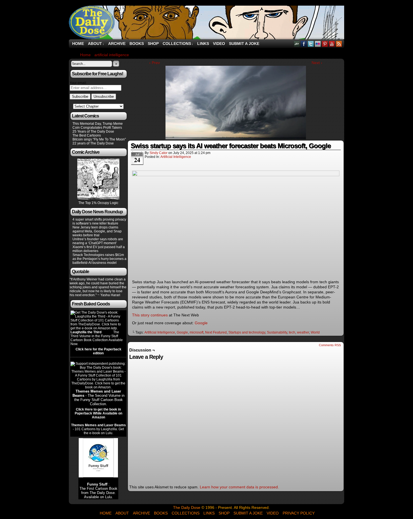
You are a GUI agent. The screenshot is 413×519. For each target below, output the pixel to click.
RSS (338, 43)
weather (303, 332)
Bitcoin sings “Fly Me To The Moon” (99, 139)
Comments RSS (330, 345)
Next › (317, 62)
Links (203, 43)
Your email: (78, 83)
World (315, 332)
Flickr (317, 43)
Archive (117, 43)
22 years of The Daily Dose (93, 143)
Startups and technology (246, 332)
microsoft (196, 332)
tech (292, 332)
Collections (178, 43)
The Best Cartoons (86, 135)
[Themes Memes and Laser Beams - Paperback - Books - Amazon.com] (98, 387)
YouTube (331, 43)
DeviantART (296, 43)
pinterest (324, 43)
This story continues (150, 315)
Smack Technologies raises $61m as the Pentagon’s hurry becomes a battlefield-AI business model (99, 259)
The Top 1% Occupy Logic (98, 203)
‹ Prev (154, 62)
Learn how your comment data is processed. (239, 487)
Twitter (310, 43)
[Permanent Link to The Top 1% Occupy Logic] (98, 199)
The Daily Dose (206, 22)
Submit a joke (244, 43)
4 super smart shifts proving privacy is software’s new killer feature (99, 221)
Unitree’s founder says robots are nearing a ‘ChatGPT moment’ (97, 241)
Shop (153, 43)
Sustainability (277, 332)
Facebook (303, 43)
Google (201, 323)
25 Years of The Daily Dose (93, 131)
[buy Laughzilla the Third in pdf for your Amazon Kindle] (98, 328)
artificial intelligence (175, 157)
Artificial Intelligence (159, 332)
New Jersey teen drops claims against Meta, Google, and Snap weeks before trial (97, 231)
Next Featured (216, 332)
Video (219, 43)
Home (78, 43)
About (96, 43)
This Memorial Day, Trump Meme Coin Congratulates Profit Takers (97, 126)
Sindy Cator (158, 153)
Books (137, 43)
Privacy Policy (299, 513)
